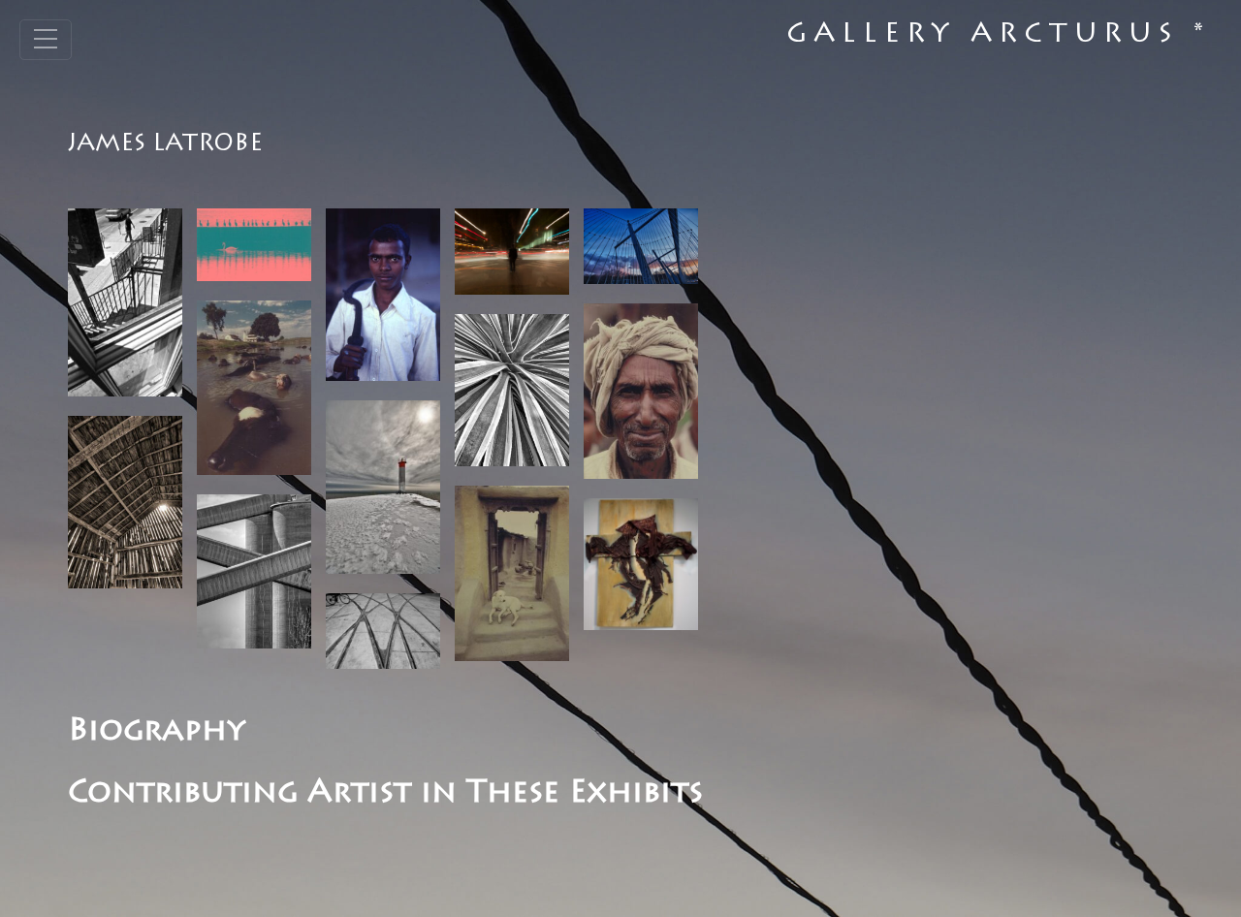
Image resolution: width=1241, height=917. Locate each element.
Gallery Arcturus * (998, 35)
